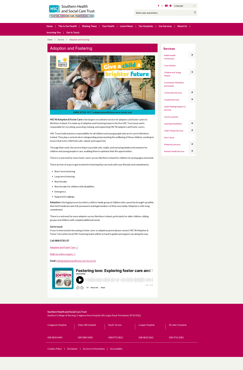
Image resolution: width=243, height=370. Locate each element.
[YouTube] (166, 5)
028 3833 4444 (54, 337)
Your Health (108, 26)
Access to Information (94, 348)
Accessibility (116, 348)
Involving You (54, 32)
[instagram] (170, 5)
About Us (182, 26)
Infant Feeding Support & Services (175, 108)
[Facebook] (158, 5)
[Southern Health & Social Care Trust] (77, 11)
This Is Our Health (67, 26)
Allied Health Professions (170, 57)
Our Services (165, 26)
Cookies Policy (54, 348)
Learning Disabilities (173, 123)
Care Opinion (170, 65)
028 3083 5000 (85, 337)
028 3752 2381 (176, 337)
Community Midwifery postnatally (174, 84)
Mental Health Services (174, 151)
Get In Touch (72, 32)
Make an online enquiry (61, 254)
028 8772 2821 (115, 337)
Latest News (126, 26)
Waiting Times (89, 26)
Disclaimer (72, 348)
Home (50, 26)
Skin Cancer (169, 137)
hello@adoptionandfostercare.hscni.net (76, 260)
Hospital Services (171, 99)
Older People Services (173, 130)
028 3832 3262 (146, 337)
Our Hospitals (146, 26)
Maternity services (172, 144)
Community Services (173, 92)
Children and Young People (172, 74)
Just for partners (171, 117)
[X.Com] (162, 5)
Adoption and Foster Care (62, 247)
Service (61, 39)
